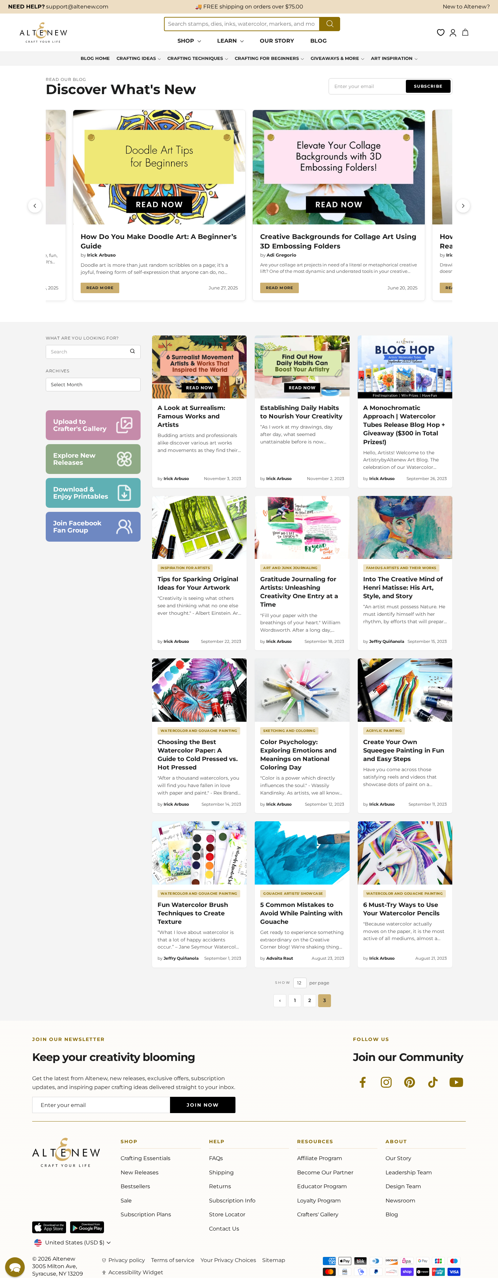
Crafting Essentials (145, 1158)
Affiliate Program (319, 1158)
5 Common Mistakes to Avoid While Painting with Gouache (301, 913)
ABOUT (396, 1143)
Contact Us (224, 1228)
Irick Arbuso (101, 255)
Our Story (398, 1158)
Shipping (221, 1172)
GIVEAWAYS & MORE (335, 58)
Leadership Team (409, 1172)
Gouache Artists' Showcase (293, 893)
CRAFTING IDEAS (136, 58)
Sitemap (273, 1260)
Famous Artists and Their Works (401, 568)
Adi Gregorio (281, 255)
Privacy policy (126, 1260)
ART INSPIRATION (392, 58)
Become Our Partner (325, 1172)
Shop (129, 1143)
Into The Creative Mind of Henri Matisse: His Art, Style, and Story (403, 587)
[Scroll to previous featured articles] (35, 206)
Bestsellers (135, 1186)
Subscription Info (232, 1200)
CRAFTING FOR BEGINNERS (267, 58)
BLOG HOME (95, 58)
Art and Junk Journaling (290, 568)
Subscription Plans (146, 1214)
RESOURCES (315, 1143)
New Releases (140, 1172)
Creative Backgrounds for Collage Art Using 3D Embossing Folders (338, 241)
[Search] (132, 351)
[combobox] (242, 24)
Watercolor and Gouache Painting (199, 731)
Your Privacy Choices (228, 1260)
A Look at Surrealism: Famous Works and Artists (191, 416)
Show (282, 982)
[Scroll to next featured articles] (463, 206)
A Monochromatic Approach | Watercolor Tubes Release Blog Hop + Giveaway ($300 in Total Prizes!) (404, 425)
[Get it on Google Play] (87, 1227)
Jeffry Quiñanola (386, 641)
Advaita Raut (279, 958)
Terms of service (172, 1260)
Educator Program (322, 1186)
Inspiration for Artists (185, 568)
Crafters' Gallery (317, 1214)
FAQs (216, 1158)
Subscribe (428, 86)
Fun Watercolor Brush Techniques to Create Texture (193, 913)
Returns (220, 1186)
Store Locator (227, 1214)
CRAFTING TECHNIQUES (195, 58)
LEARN (227, 41)
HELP (217, 1143)
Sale (126, 1200)
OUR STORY (277, 41)
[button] (15, 1267)
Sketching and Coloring (289, 731)
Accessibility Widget (135, 1272)
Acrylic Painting (384, 731)
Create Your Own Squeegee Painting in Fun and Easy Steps (403, 750)
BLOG (318, 41)
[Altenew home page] (43, 32)
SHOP (187, 41)
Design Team (403, 1186)
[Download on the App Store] (49, 1227)
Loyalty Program (319, 1200)
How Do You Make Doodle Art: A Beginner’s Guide (159, 241)
